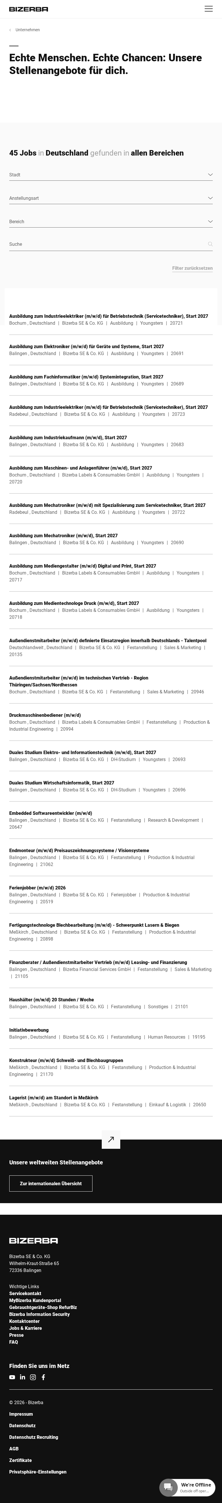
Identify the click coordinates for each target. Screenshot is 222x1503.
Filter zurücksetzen (192, 268)
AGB (13, 1448)
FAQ (13, 1342)
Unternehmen (28, 29)
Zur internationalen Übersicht (51, 1183)
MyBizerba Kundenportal (35, 1300)
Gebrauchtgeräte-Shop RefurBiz (43, 1307)
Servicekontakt (25, 1293)
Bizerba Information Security (39, 1314)
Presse (16, 1335)
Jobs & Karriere (25, 1328)
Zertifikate (20, 1460)
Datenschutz (22, 1425)
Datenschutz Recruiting (33, 1437)
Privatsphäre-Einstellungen (37, 1472)
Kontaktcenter (24, 1321)
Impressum (21, 1414)
